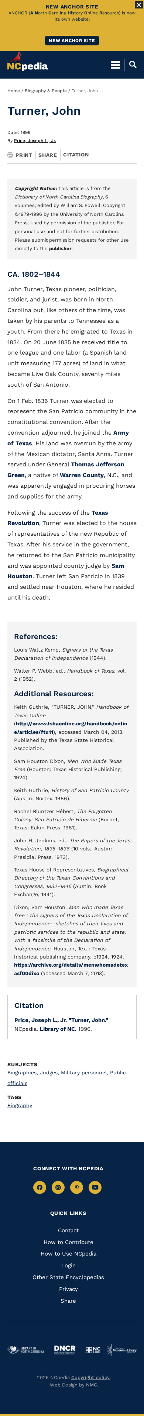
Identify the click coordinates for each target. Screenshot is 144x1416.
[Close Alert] (139, 4)
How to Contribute (68, 1242)
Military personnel (84, 1072)
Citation (76, 155)
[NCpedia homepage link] (27, 61)
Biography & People (46, 90)
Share (47, 155)
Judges (49, 1072)
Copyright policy (90, 1377)
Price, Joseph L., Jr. (35, 140)
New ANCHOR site (72, 40)
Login (68, 1265)
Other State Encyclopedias (68, 1277)
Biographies (22, 1072)
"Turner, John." (88, 1020)
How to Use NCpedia (68, 1253)
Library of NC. (58, 1029)
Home (13, 90)
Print (24, 155)
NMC (91, 1385)
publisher (60, 248)
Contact (68, 1230)
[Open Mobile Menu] (115, 64)
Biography (19, 1105)
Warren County (82, 475)
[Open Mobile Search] (130, 64)
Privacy (68, 1289)
